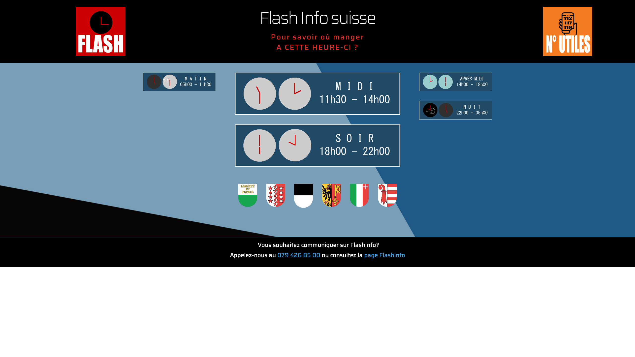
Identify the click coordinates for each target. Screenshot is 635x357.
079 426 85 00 (298, 255)
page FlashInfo (384, 255)
